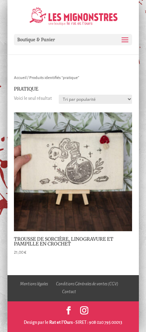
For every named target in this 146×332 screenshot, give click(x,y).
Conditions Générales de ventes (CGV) (87, 284)
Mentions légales (34, 284)
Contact (69, 291)
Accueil (20, 78)
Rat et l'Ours (61, 322)
